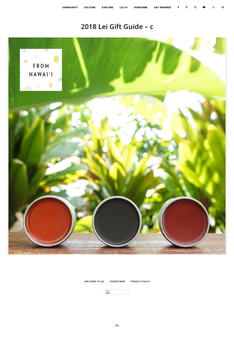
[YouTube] (204, 7)
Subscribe (141, 7)
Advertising (117, 281)
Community (70, 7)
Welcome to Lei (94, 281)
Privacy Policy (140, 281)
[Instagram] (195, 7)
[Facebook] (178, 7)
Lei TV (124, 7)
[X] (187, 7)
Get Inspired (162, 7)
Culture (90, 7)
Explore (107, 7)
